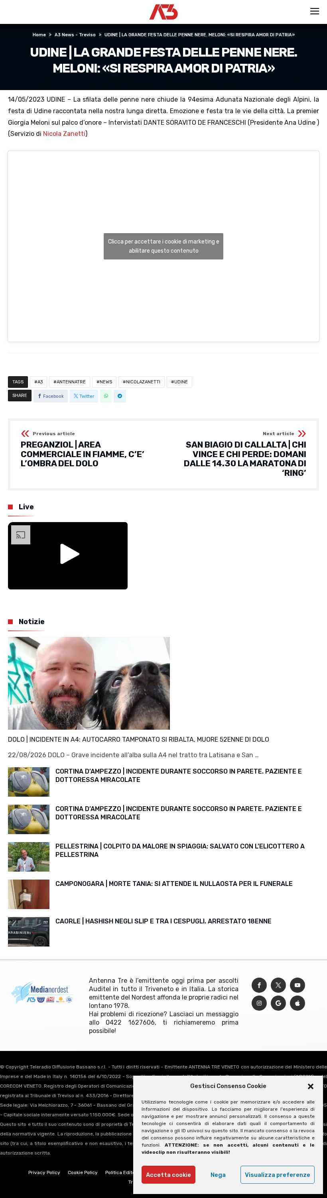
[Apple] (297, 1003)
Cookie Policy (83, 1172)
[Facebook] (259, 985)
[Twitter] (278, 985)
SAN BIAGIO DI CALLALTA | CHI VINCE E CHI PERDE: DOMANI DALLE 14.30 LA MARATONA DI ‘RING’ (245, 454)
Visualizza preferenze (277, 1174)
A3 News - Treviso (75, 34)
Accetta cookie (168, 1174)
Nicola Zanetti (64, 133)
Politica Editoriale (125, 1172)
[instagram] (259, 1003)
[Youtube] (297, 985)
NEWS (106, 382)
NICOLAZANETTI (143, 382)
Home (39, 34)
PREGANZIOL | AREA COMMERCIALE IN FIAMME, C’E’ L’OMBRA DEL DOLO (82, 449)
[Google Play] (278, 1003)
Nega (218, 1174)
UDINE (181, 382)
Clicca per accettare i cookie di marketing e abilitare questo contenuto (163, 246)
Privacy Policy (44, 1172)
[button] (311, 1086)
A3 (40, 382)
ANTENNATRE (71, 382)
